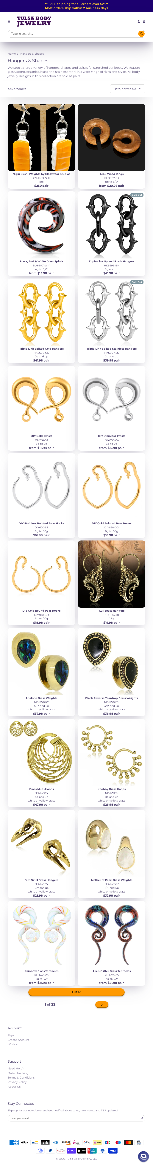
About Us (14, 1086)
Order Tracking (18, 1073)
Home (12, 53)
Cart (144, 21)
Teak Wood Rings (111, 146)
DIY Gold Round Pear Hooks (41, 582)
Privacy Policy (17, 1082)
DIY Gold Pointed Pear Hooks (111, 495)
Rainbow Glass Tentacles (41, 943)
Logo (34, 21)
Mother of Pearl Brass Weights (111, 854)
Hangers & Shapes (32, 53)
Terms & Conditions (21, 1077)
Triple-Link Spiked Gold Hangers (41, 321)
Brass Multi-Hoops (41, 763)
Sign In (12, 1035)
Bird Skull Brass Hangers (41, 854)
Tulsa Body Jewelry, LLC (81, 1158)
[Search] (141, 34)
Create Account (18, 1040)
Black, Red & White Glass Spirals (41, 233)
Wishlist (13, 1044)
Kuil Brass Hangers (111, 582)
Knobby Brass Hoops (111, 763)
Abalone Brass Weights (41, 672)
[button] (143, 1156)
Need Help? (16, 1068)
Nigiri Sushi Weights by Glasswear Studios (41, 146)
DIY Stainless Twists (111, 408)
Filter (76, 992)
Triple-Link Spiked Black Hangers (111, 233)
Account (139, 21)
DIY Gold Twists (41, 408)
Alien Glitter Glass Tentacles (111, 943)
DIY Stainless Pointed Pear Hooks (41, 495)
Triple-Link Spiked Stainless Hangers (111, 321)
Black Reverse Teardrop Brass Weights (111, 672)
